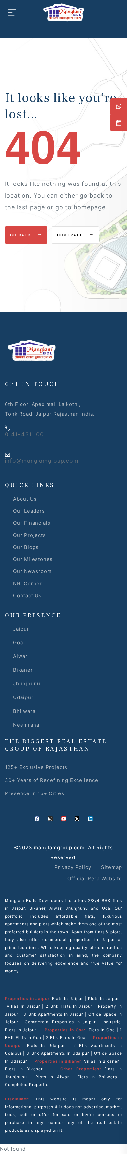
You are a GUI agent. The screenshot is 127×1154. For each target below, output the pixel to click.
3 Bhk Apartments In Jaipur (52, 1014)
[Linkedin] (90, 818)
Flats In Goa (102, 1029)
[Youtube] (63, 818)
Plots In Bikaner (24, 1068)
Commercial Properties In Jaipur (60, 1021)
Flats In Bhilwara (97, 1076)
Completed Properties (28, 1084)
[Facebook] (37, 818)
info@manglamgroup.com (41, 460)
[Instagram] (50, 818)
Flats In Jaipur (67, 998)
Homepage (71, 235)
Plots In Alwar (52, 1076)
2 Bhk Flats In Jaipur (69, 1006)
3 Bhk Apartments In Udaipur (57, 1053)
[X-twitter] (77, 818)
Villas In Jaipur (23, 1006)
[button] (118, 106)
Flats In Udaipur (46, 1045)
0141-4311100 (24, 434)
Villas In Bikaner (101, 1061)
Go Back (21, 235)
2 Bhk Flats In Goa (66, 1037)
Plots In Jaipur (103, 998)
